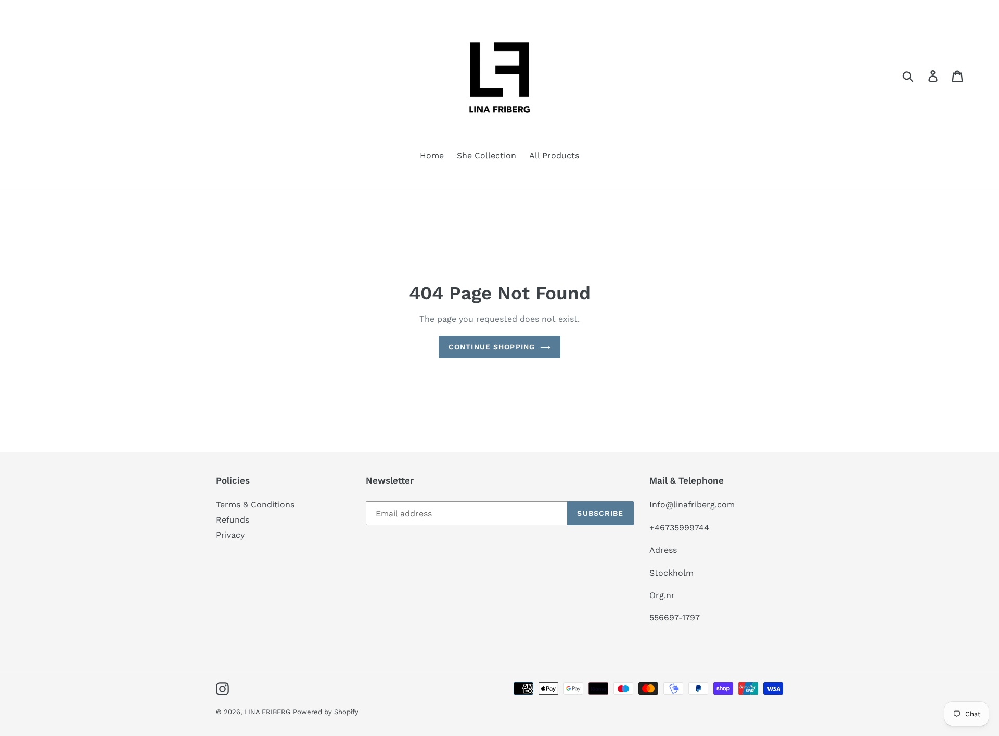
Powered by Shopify (325, 712)
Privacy (230, 535)
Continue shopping (492, 346)
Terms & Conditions (255, 505)
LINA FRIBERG (267, 712)
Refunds (232, 520)
